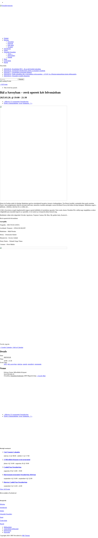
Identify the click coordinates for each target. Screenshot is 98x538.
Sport (5, 59)
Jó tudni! (10, 47)
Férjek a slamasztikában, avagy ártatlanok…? (18, 103)
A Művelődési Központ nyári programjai (17, 459)
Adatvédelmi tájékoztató (11, 529)
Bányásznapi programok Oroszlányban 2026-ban (20, 474)
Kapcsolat (7, 532)
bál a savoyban (12, 364)
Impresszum (7, 530)
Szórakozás (7, 48)
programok (38, 364)
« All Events (3, 84)
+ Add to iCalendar (17, 347)
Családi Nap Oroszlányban (12, 467)
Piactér (6, 62)
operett (25, 364)
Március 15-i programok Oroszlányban (16, 101)
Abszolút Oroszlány (10, 52)
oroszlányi (31, 364)
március (19, 364)
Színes (6, 50)
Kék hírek (11, 45)
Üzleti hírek (7, 61)
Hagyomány (11, 55)
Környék (10, 43)
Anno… (10, 54)
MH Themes (26, 535)
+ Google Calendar (6, 347)
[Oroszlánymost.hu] (49, 6)
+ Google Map (41, 376)
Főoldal (6, 38)
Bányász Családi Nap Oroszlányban (15, 482)
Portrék (10, 57)
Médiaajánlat (8, 527)
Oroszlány (11, 42)
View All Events (5, 489)
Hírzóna (6, 40)
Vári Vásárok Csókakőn (12, 452)
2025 (5, 364)
